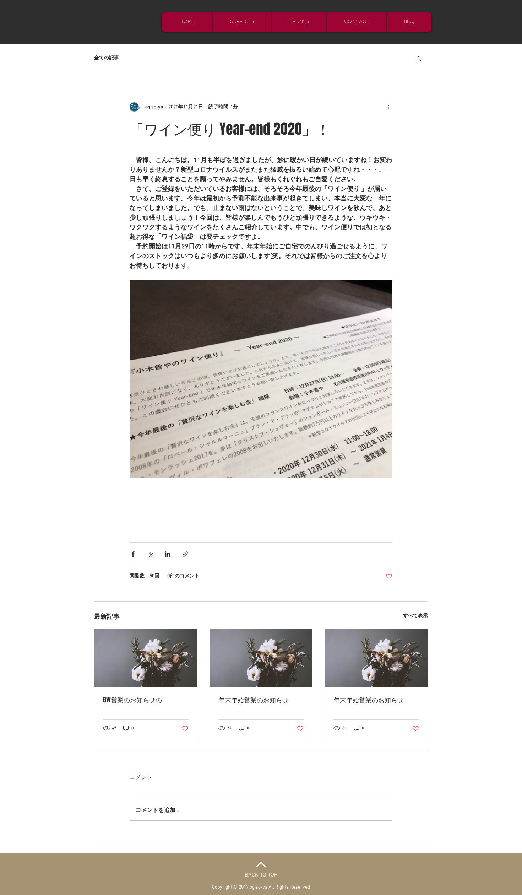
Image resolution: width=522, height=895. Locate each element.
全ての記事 (106, 58)
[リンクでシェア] (185, 554)
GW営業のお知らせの (132, 700)
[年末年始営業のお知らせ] (261, 658)
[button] (418, 58)
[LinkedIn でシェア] (167, 554)
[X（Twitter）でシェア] (150, 554)
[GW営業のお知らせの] (145, 658)
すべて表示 (415, 616)
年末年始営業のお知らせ (253, 700)
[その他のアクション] (388, 107)
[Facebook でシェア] (133, 554)
